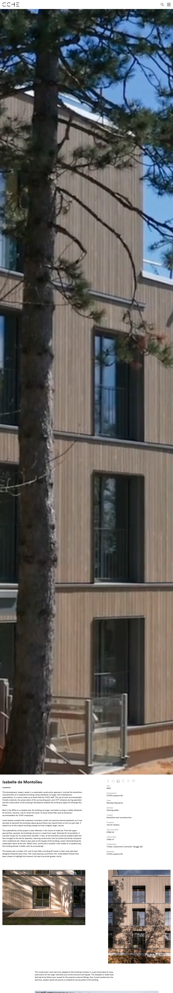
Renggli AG (138, 846)
